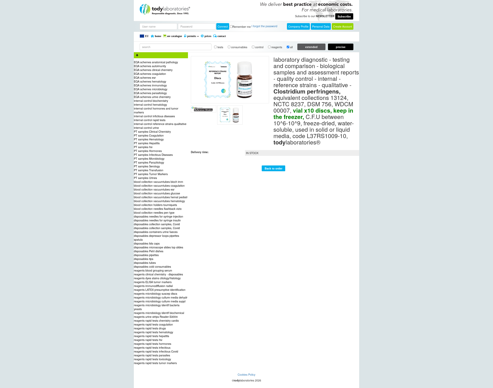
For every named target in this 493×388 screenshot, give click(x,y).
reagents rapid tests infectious (152, 347)
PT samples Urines (145, 178)
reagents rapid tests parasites (152, 355)
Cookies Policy (246, 374)
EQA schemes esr (145, 77)
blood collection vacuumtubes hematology (159, 201)
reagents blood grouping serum (153, 270)
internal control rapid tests (149, 120)
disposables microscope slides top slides (158, 247)
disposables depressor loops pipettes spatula (156, 237)
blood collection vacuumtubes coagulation (159, 185)
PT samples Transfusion (148, 170)
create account (342, 26)
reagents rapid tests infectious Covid (156, 351)
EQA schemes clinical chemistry (153, 70)
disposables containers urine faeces (156, 232)
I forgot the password (264, 26)
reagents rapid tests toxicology (152, 359)
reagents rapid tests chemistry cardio (156, 320)
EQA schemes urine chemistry (152, 97)
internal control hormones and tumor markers (156, 110)
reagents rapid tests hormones (152, 344)
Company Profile (298, 26)
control (258, 47)
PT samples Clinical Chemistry (152, 131)
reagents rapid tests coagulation (153, 324)
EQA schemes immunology (150, 85)
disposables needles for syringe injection (158, 216)
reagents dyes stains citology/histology (157, 278)
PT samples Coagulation (149, 135)
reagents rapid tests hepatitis (151, 336)
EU (146, 36)
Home (157, 36)
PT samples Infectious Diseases (153, 155)
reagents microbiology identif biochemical (159, 313)
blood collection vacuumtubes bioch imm (158, 182)
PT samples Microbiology (149, 158)
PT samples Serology (147, 166)
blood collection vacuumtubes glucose (157, 193)
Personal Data (321, 26)
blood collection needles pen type (154, 212)
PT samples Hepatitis (147, 143)
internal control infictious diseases (154, 116)
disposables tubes (145, 263)
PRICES (207, 36)
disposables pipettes (146, 255)
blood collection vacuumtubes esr (154, 189)
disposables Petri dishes (148, 251)
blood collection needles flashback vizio (158, 209)
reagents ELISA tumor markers (153, 282)
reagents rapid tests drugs (150, 328)
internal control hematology (150, 104)
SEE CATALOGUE (174, 36)
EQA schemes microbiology (150, 89)
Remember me (241, 27)
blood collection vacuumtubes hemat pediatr (161, 197)
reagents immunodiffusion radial (153, 286)
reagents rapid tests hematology (153, 332)
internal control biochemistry (151, 101)
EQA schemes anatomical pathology (156, 62)
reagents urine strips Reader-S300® (156, 317)
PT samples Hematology (149, 139)
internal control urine (146, 128)
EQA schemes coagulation (150, 74)
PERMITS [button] (191, 36)
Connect (223, 26)
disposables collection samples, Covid (157, 224)
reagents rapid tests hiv (148, 340)
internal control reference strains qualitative (160, 124)
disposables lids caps (147, 243)
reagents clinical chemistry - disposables (158, 274)
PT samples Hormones (148, 151)
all (291, 47)
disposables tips (143, 259)
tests (220, 47)
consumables (238, 47)
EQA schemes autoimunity (150, 66)
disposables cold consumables (152, 266)
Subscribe (344, 16)
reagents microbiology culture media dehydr (160, 297)
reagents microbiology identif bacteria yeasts (156, 307)
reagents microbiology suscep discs (155, 293)
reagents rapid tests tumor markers (155, 363)
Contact (221, 36)
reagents (276, 47)
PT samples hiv (143, 147)
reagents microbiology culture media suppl (159, 301)
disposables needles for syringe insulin (157, 220)
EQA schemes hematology (150, 81)
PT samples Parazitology (149, 162)
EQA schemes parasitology (150, 93)
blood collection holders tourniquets (155, 205)
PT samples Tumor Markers (151, 174)
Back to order (273, 168)
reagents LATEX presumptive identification (159, 290)
